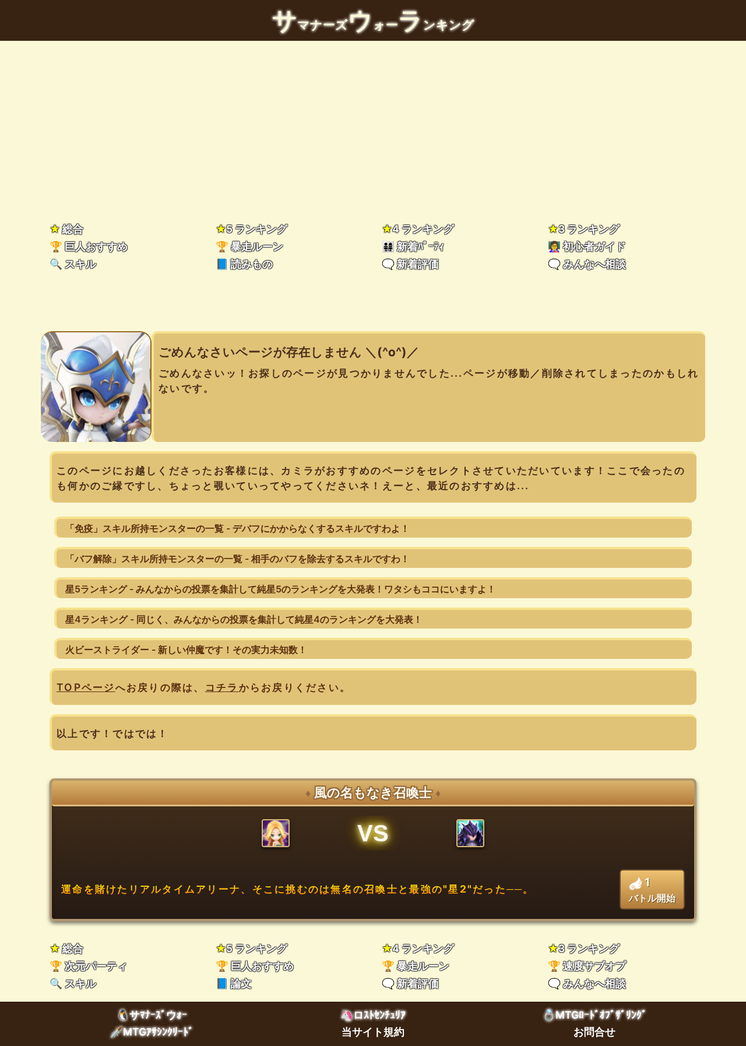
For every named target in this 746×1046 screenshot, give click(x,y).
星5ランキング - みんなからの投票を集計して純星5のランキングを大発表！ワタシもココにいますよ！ (280, 589)
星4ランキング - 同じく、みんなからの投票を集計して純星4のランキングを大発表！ (244, 619)
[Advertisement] (373, 128)
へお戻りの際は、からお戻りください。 (204, 687)
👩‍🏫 (587, 246)
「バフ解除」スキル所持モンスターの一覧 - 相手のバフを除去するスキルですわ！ (237, 558)
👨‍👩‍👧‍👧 (413, 246)
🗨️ (410, 264)
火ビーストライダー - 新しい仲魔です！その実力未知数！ (186, 649)
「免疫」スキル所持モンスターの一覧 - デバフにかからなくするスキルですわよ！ (237, 528)
